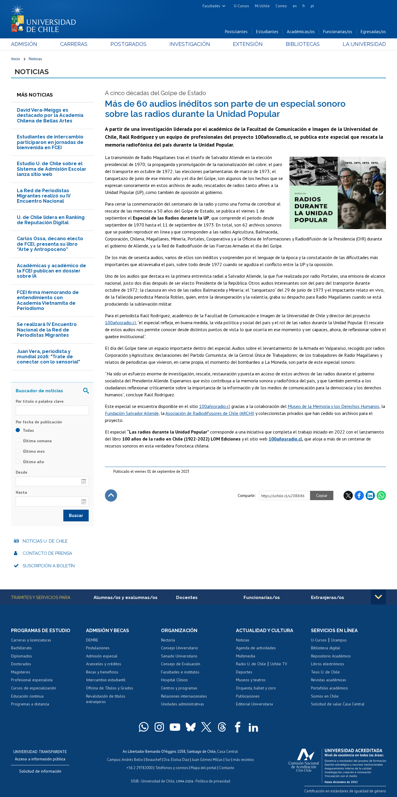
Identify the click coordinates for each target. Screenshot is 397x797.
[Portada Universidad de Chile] (45, 17)
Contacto (226, 767)
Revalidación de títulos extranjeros (105, 699)
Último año (33, 461)
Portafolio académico (329, 688)
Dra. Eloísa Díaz (176, 759)
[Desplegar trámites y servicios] (378, 597)
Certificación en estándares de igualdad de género (345, 791)
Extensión (248, 44)
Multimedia (245, 656)
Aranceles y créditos (103, 663)
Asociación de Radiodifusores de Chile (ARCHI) (209, 413)
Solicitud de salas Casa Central (337, 704)
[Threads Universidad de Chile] (222, 727)
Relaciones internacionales (184, 696)
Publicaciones (248, 696)
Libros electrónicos (327, 663)
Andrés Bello (132, 759)
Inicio (15, 58)
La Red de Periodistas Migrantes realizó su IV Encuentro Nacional (44, 196)
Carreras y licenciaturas (31, 640)
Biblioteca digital (325, 647)
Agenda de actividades (256, 647)
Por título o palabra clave (40, 401)
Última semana (37, 440)
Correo (281, 5)
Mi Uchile (262, 5)
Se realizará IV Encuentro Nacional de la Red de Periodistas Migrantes (47, 330)
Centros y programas (179, 688)
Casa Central (227, 751)
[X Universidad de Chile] (206, 727)
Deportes (244, 672)
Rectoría (168, 640)
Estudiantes (267, 31)
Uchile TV (278, 663)
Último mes (33, 451)
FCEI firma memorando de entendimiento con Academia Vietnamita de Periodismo (48, 300)
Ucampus (339, 640)
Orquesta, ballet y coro (256, 688)
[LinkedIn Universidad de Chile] (253, 727)
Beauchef (153, 759)
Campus (113, 759)
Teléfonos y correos (171, 767)
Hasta (21, 492)
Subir (111, 495)
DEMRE (92, 640)
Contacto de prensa (47, 553)
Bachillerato (21, 647)
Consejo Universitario (179, 647)
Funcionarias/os (337, 31)
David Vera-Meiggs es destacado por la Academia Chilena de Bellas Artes (50, 115)
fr (304, 5)
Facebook (359, 495)
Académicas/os (301, 31)
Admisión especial (101, 656)
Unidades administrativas (182, 704)
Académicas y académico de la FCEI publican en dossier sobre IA (51, 271)
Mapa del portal (204, 767)
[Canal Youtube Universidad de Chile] (175, 727)
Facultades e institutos (180, 672)
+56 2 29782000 (139, 767)
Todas (28, 430)
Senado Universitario (179, 656)
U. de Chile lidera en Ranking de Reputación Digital (51, 220)
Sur (227, 759)
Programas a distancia (30, 704)
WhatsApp (381, 495)
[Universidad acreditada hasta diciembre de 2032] (337, 764)
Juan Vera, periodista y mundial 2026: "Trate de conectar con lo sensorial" (48, 357)
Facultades (211, 5)
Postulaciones (98, 647)
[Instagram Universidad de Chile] (159, 727)
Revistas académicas (328, 679)
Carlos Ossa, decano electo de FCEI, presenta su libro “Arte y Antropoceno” (50, 244)
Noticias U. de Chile (45, 541)
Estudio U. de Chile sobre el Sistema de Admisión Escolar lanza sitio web (51, 169)
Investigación (189, 44)
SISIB (135, 781)
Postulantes (236, 31)
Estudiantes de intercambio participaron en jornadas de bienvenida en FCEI (50, 142)
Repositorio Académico (331, 656)
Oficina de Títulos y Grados (109, 688)
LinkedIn (370, 495)
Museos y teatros (251, 679)
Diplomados (21, 656)
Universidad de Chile (157, 781)
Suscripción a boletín (49, 565)
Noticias (35, 58)
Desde (21, 472)
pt (312, 5)
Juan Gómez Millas (207, 759)
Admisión (24, 44)
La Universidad (364, 44)
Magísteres (20, 672)
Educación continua (27, 696)
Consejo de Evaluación (180, 663)
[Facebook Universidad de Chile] (237, 727)
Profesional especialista (32, 679)
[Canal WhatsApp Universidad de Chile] (143, 727)
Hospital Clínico (174, 679)
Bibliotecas (303, 44)
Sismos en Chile (325, 696)
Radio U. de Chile (251, 663)
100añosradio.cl (120, 322)
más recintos (243, 759)
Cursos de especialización (33, 688)
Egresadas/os (373, 31)
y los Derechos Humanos (354, 406)
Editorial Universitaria (254, 704)
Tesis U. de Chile (325, 672)
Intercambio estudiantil (106, 679)
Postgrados (128, 44)
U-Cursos (241, 5)
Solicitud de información (40, 771)
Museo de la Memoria (309, 406)
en (295, 5)
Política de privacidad (213, 781)
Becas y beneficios (102, 672)
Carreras (73, 44)
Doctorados (21, 663)
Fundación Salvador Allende (132, 413)
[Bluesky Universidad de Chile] (190, 727)
